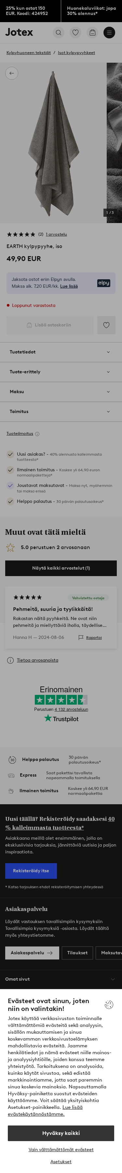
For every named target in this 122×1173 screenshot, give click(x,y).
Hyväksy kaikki (61, 1133)
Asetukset (61, 1162)
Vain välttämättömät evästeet (61, 1149)
